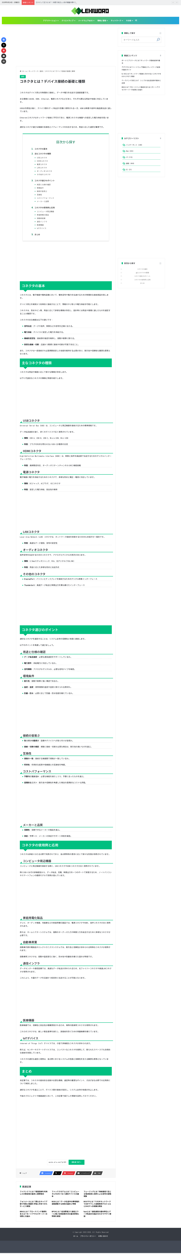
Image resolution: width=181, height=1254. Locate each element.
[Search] (158, 39)
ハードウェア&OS (85, 20)
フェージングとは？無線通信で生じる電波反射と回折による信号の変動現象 (97, 1193)
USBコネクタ (42, 157)
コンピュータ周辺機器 (45, 211)
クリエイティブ (68, 20)
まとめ (37, 234)
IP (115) (129, 157)
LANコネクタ (42, 167)
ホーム (24, 71)
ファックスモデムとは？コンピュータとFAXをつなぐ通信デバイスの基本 (65, 1193)
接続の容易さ (42, 191)
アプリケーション (50, 20)
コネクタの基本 (40, 148)
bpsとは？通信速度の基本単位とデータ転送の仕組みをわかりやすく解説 (97, 1213)
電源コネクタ (42, 164)
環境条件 (40, 188)
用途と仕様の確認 (44, 184)
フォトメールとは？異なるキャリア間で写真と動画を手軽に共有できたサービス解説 (33, 1203)
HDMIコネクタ (42, 161)
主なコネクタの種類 (42, 153)
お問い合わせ (103, 1236)
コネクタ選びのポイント (44, 180)
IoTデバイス (41, 228)
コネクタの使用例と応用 (44, 207)
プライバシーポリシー (88, 1236)
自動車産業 (41, 218)
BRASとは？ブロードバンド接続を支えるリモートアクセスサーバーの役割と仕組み (33, 1213)
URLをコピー (76, 1162)
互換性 (39, 194)
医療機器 (40, 225)
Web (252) (129, 151)
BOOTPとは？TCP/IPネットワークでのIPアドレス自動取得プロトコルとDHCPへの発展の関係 (97, 1203)
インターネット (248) (134, 145)
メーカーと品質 (43, 201)
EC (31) (129, 169)
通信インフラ (42, 221)
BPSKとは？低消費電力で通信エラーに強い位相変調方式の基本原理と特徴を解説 (65, 1213)
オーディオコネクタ (44, 171)
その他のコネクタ (43, 174)
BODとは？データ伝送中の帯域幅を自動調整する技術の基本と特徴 (66, 1202)
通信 (41, 71)
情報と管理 (101, 20)
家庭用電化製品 (43, 215)
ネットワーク (116, 20)
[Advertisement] (66, 45)
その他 (128, 20)
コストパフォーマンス (45, 198)
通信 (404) (130, 163)
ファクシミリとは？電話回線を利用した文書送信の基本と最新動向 (33, 1192)
